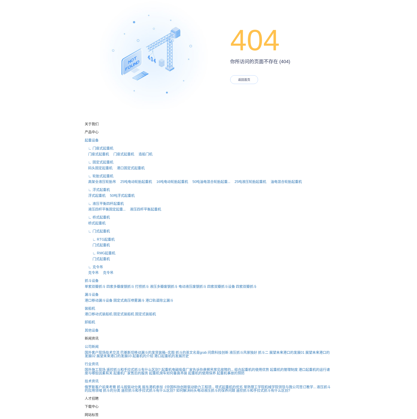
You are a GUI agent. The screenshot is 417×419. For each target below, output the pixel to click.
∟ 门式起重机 (97, 231)
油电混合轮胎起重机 (284, 182)
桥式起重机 (95, 223)
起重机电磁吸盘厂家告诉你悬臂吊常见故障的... (197, 369)
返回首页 (244, 79)
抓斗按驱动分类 (129, 387)
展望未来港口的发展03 (114, 356)
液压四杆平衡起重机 (143, 209)
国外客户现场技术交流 (102, 352)
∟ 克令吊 (94, 267)
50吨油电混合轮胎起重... (209, 182)
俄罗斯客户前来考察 (100, 387)
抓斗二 (263, 352)
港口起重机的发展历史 (171, 356)
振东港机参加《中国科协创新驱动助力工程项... (178, 387)
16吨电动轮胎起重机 (170, 182)
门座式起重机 (97, 154)
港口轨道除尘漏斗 (159, 300)
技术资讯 (92, 381)
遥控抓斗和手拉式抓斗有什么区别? (133, 369)
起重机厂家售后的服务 (130, 373)
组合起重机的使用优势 (251, 369)
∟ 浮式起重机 (97, 190)
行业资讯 (92, 364)
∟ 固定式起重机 (99, 162)
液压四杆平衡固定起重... (105, 209)
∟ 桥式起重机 (97, 217)
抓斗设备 (92, 281)
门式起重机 (97, 245)
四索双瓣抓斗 (246, 286)
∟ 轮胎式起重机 (99, 176)
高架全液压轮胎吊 (100, 182)
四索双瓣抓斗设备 (221, 286)
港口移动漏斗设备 (99, 300)
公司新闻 (92, 346)
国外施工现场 (95, 369)
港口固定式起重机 (129, 168)
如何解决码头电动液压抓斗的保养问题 (205, 390)
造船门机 (143, 154)
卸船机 (90, 322)
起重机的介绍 (142, 356)
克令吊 (92, 272)
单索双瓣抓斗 (95, 286)
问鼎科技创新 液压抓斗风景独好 (232, 352)
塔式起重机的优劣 (229, 387)
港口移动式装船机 (99, 314)
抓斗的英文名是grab (191, 352)
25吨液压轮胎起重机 (248, 182)
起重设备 (92, 140)
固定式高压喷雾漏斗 (129, 300)
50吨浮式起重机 (120, 195)
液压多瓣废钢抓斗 (164, 286)
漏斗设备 (92, 294)
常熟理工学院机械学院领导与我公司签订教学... (280, 387)
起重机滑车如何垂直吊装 (168, 373)
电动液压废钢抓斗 (192, 286)
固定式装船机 (123, 314)
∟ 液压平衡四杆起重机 (104, 203)
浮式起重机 (95, 195)
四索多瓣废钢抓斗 (120, 286)
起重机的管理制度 (284, 369)
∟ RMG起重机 (100, 253)
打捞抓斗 (142, 286)
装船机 (90, 308)
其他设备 (92, 330)
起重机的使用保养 (202, 373)
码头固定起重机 (99, 168)
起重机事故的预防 (231, 373)
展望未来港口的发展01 (286, 352)
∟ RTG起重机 (100, 239)
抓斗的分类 (111, 390)
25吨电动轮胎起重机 (134, 182)
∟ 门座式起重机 (99, 148)
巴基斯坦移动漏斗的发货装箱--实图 (147, 352)
